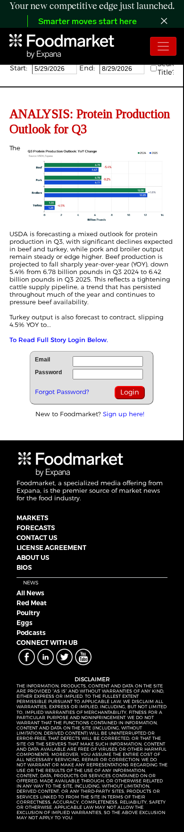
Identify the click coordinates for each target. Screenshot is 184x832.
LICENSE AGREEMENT (51, 547)
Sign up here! (123, 414)
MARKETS (32, 518)
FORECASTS (36, 528)
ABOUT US (33, 557)
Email (42, 359)
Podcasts (31, 632)
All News (30, 593)
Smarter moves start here (87, 22)
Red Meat (32, 603)
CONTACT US (37, 537)
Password (48, 372)
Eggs (25, 622)
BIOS (24, 567)
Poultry (28, 613)
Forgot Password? (62, 391)
